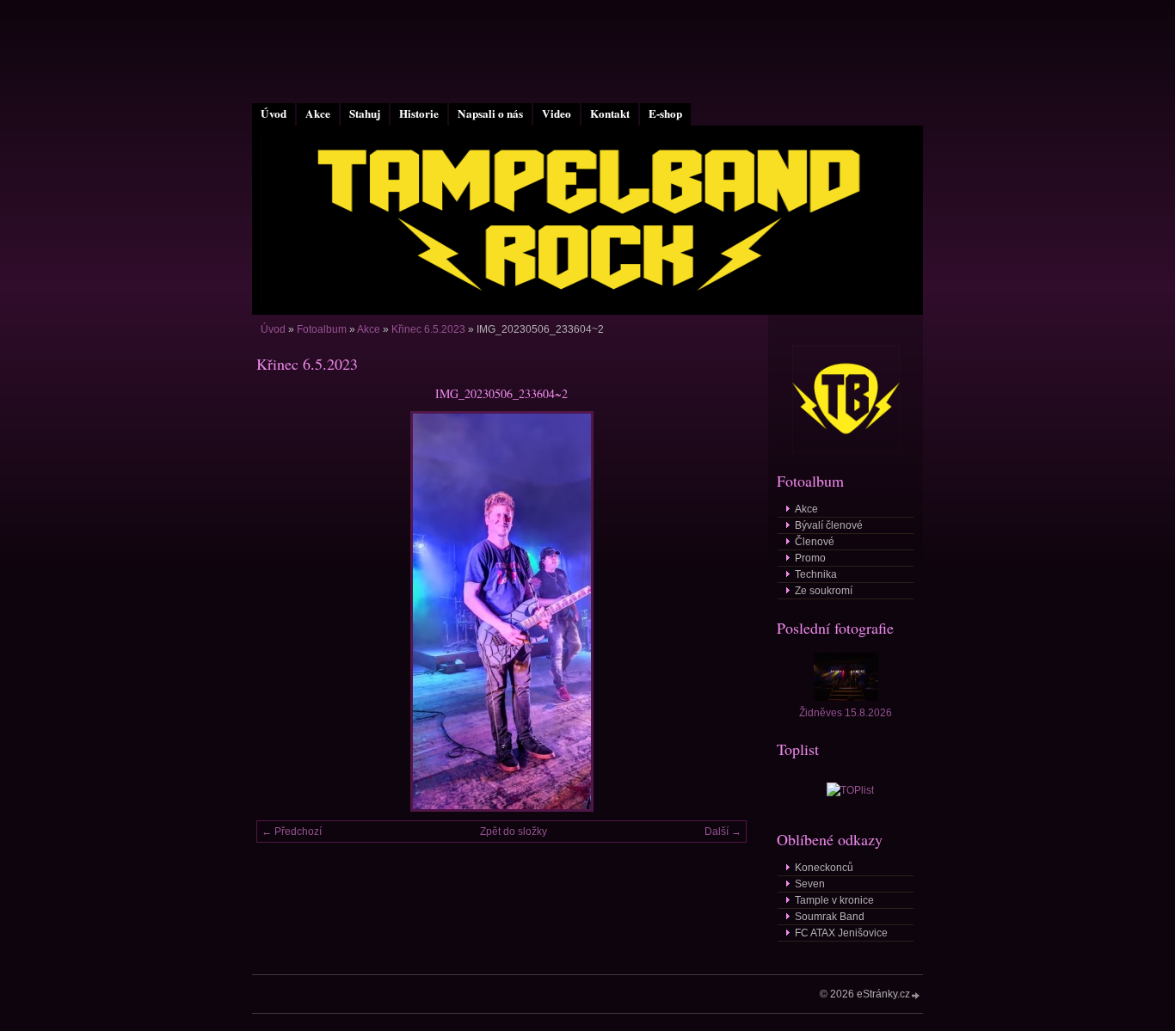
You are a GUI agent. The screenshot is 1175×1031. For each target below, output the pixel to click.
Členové (814, 542)
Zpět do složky (513, 831)
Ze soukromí (823, 591)
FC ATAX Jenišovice (841, 933)
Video (556, 113)
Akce (317, 113)
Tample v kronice (834, 900)
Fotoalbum (322, 329)
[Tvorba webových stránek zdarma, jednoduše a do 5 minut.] (916, 995)
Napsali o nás (490, 113)
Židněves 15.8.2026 (845, 713)
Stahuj (364, 113)
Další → (722, 831)
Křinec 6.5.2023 (428, 329)
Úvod (273, 113)
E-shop (665, 113)
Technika (816, 574)
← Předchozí (291, 831)
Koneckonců (824, 868)
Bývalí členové (829, 525)
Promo (810, 558)
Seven (810, 884)
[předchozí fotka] (284, 611)
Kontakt (610, 113)
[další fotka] (718, 611)
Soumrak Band (829, 917)
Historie (419, 113)
